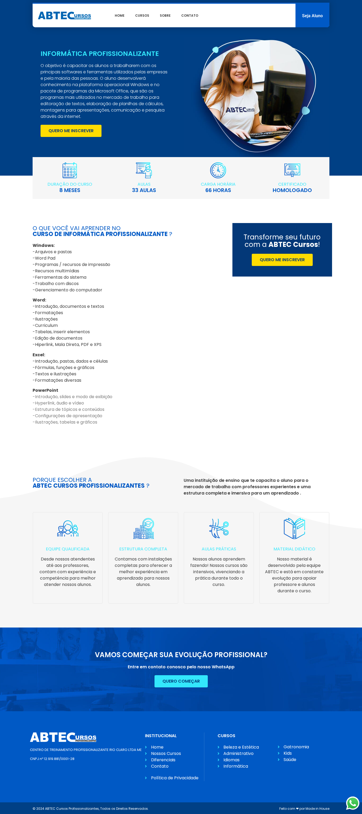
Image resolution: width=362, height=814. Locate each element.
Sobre (165, 15)
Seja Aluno (312, 15)
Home (120, 15)
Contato (189, 15)
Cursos (142, 15)
